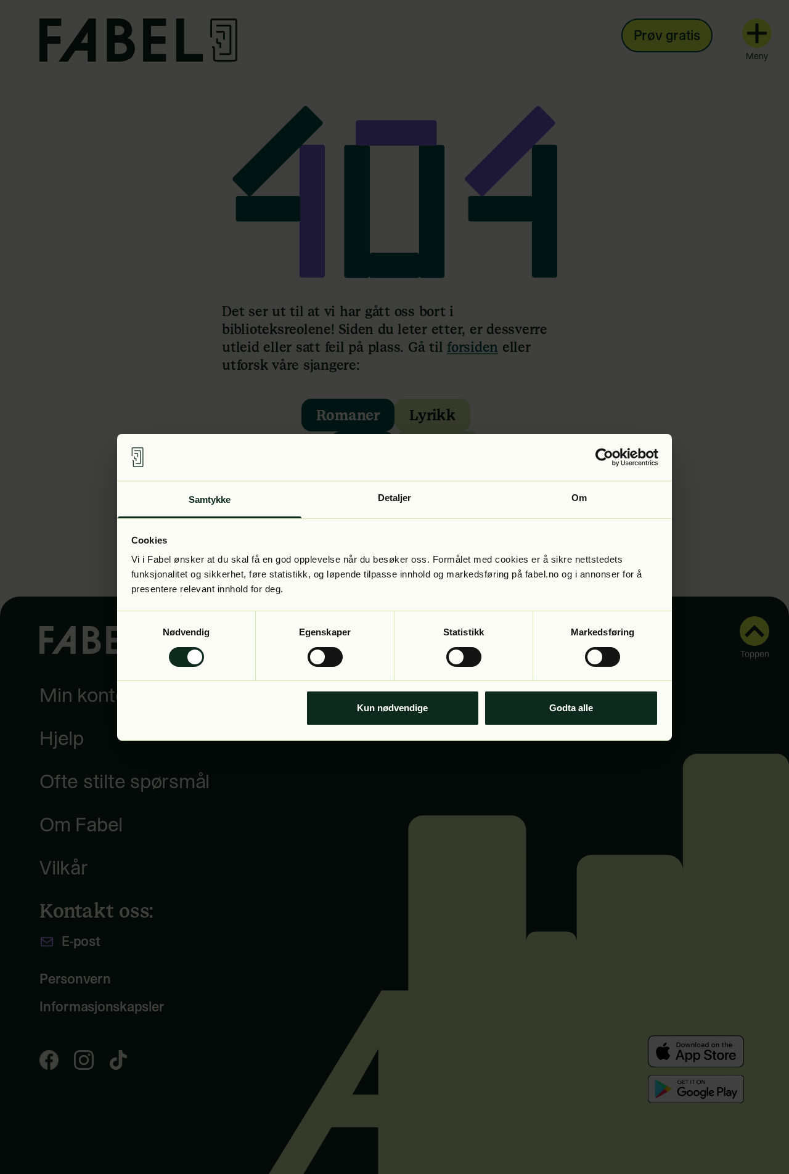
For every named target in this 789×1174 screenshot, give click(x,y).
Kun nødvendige (392, 708)
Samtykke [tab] (210, 499)
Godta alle (571, 708)
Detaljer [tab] (395, 497)
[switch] (325, 657)
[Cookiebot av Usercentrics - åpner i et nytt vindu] (604, 457)
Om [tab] (579, 497)
